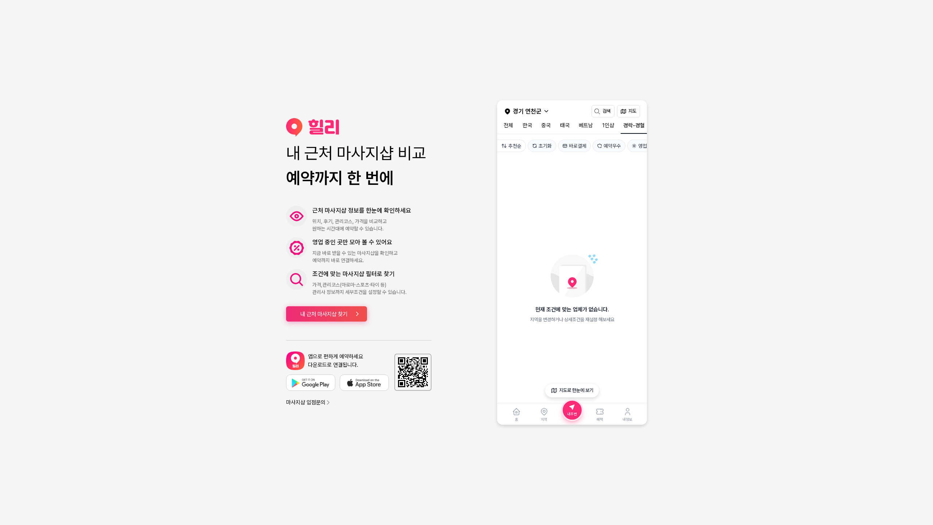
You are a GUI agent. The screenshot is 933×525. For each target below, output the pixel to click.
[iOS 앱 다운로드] (364, 382)
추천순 (515, 146)
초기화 (545, 146)
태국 (565, 125)
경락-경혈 (634, 125)
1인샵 (608, 125)
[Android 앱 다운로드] (310, 382)
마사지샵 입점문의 (305, 402)
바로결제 (577, 146)
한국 (527, 125)
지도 (632, 111)
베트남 (586, 125)
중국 (546, 125)
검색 (606, 111)
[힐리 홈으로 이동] (359, 127)
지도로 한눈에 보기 (576, 390)
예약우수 (612, 146)
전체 (508, 125)
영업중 (644, 146)
